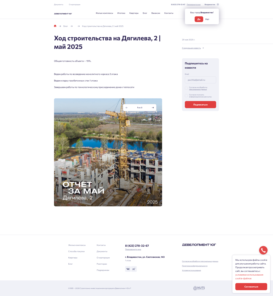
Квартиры (133, 13)
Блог (145, 13)
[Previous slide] (127, 107)
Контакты (168, 13)
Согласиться (251, 286)
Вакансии (155, 13)
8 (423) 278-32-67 (178, 4)
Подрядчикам (103, 270)
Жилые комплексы (104, 13)
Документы (58, 4)
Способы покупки (76, 251)
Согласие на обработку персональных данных (200, 261)
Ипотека (121, 13)
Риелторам (102, 264)
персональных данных (198, 89)
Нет (207, 19)
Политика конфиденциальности (194, 266)
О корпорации (74, 4)
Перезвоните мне (193, 4)
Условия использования (191, 270)
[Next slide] (153, 107)
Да (198, 19)
